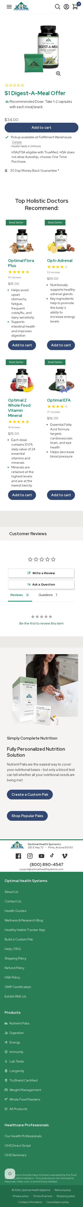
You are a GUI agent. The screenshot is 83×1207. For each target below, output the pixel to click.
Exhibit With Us (15, 996)
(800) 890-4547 (46, 864)
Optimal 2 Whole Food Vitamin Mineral (19, 408)
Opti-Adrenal (59, 260)
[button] (57, 6)
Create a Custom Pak (30, 794)
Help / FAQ (13, 949)
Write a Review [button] (44, 573)
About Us (11, 892)
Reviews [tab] (16, 595)
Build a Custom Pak (19, 939)
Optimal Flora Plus (21, 263)
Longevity (16, 1071)
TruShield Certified (23, 1080)
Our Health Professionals (23, 1136)
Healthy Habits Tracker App (25, 930)
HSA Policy (12, 977)
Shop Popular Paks (27, 816)
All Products (18, 1109)
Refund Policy (14, 968)
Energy (14, 1042)
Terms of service (42, 1196)
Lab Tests (16, 1061)
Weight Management (25, 1090)
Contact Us (13, 901)
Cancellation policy (58, 1202)
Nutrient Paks (19, 1023)
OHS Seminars (15, 1155)
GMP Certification (18, 987)
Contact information (30, 1202)
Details (17, 142)
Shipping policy (66, 1196)
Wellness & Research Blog (24, 920)
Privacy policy (21, 1196)
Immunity (16, 1052)
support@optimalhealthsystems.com (41, 869)
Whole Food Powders (24, 1099)
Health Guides (15, 911)
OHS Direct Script (18, 1145)
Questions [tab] (46, 595)
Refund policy (63, 1190)
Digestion (16, 1033)
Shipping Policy (15, 958)
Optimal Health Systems (44, 844)
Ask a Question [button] (43, 584)
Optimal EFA (59, 400)
